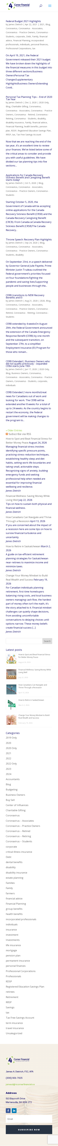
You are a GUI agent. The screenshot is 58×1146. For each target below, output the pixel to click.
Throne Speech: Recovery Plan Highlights (29, 239)
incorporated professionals (21, 919)
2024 (8, 774)
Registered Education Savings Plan (34, 130)
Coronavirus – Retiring (18, 836)
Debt (28, 36)
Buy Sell (10, 800)
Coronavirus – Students (19, 841)
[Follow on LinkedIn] (14, 1110)
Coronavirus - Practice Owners (20, 32)
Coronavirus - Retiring (24, 312)
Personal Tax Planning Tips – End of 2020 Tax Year (29, 98)
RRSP (8, 134)
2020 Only (44, 102)
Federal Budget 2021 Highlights (23, 21)
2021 (42, 24)
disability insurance (15, 122)
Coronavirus (11, 28)
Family (35, 36)
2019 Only (11, 737)
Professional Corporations (18, 48)
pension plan (13, 955)
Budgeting (12, 789)
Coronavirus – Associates (20, 820)
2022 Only (11, 763)
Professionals (13, 976)
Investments (13, 940)
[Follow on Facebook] (8, 1110)
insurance (11, 929)
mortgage (11, 950)
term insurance (14, 1023)
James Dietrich (16, 24)
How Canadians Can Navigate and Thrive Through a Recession (32, 686)
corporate (20, 36)
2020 (42, 300)
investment (12, 934)
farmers (10, 893)
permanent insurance (18, 960)
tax (33, 48)
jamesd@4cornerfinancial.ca (20, 1084)
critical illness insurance (19, 851)
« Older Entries (14, 430)
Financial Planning (21, 40)
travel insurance (15, 1028)
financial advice (39, 122)
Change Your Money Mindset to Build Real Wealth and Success (34, 716)
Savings (10, 1007)
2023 (8, 769)
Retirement (12, 997)
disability (41, 118)
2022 (8, 758)
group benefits (14, 908)
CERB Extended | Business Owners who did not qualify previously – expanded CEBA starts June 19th (28, 364)
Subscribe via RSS (20, 434)
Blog (48, 24)
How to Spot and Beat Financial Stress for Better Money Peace (34, 655)
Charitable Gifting (19, 106)
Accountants (13, 779)
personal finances (39, 44)
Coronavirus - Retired (24, 114)
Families (10, 883)
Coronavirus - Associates (31, 28)
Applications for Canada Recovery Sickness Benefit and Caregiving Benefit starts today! (28, 177)
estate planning (14, 877)
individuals (25, 44)
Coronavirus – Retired (18, 831)
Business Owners (19, 373)
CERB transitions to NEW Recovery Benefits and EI (25, 296)
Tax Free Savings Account (28, 134)
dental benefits (14, 862)
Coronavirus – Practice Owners (23, 826)
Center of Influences (17, 805)
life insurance (13, 945)
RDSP (14, 130)
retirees (10, 991)
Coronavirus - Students (25, 118)
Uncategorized (14, 1033)
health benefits (31, 126)
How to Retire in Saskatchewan (23, 546)
